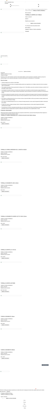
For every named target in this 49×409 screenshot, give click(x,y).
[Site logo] (11, 2)
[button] (5, 358)
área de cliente (10, 84)
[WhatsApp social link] (47, 0)
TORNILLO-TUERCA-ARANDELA (39, 10)
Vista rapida (2, 360)
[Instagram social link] (45, 0)
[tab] (20, 71)
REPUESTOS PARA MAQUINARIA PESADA (39, 9)
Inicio (26, 9)
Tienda (29, 9)
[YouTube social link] (46, 0)
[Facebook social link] (44, 0)
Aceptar (8, 391)
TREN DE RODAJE (28, 10)
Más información (3, 391)
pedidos (20, 84)
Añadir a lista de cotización (35, 23)
